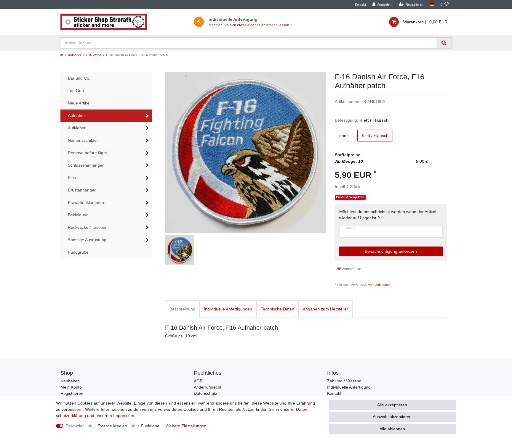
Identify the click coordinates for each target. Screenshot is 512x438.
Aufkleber (77, 127)
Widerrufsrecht (207, 387)
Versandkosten (379, 284)
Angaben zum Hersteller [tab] (325, 309)
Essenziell (74, 425)
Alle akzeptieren (392, 404)
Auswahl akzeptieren (392, 416)
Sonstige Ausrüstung (87, 239)
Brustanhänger (82, 190)
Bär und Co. (79, 78)
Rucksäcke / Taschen (88, 227)
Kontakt (360, 4)
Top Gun (76, 90)
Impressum (123, 415)
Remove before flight (87, 152)
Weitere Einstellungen (186, 425)
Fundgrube (78, 252)
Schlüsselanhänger (86, 165)
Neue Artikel (79, 103)
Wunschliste (351, 269)
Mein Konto (71, 387)
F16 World (93, 55)
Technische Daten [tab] (277, 309)
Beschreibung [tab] (182, 309)
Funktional (150, 425)
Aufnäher (74, 55)
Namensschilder (83, 140)
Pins (72, 177)
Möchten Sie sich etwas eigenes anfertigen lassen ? (250, 25)
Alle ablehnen (392, 428)
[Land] (431, 4)
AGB (198, 381)
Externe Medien (112, 425)
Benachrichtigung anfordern (391, 251)
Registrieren (71, 393)
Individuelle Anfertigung (349, 387)
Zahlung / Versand (344, 381)
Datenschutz (205, 393)
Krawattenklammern (86, 202)
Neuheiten (70, 381)
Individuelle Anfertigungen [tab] (228, 309)
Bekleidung (78, 214)
